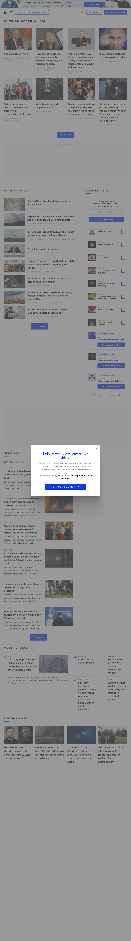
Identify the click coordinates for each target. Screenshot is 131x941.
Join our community (65, 487)
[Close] (96, 448)
